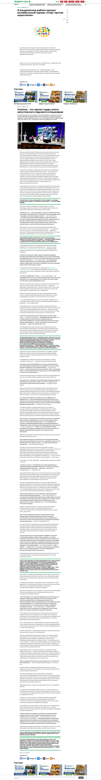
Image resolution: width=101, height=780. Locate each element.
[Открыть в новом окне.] (23, 85)
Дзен (77, 1)
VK (61, 1)
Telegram (71, 1)
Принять (81, 777)
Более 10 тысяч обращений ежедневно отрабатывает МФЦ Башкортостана (37, 5)
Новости (16, 4)
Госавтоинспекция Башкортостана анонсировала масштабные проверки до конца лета (73, 5)
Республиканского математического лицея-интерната (33, 248)
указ (57, 317)
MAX (82, 1)
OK (65, 1)
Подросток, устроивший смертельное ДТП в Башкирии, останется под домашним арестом (55, 5)
